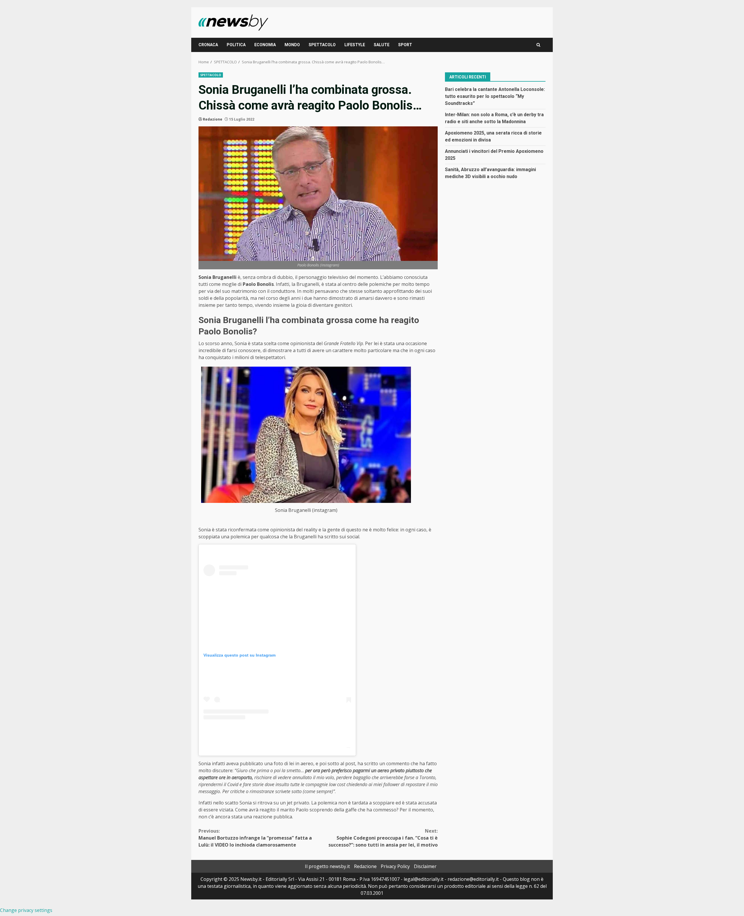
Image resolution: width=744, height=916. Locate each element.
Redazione (212, 119)
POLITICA (236, 44)
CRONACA (208, 44)
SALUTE (381, 44)
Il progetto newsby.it (327, 866)
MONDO (292, 44)
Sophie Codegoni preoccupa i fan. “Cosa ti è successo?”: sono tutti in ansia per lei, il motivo (383, 838)
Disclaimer (425, 866)
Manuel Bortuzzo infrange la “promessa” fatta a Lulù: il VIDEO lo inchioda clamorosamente (255, 838)
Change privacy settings (26, 910)
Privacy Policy (395, 866)
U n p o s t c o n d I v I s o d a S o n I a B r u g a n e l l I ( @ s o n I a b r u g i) (348, 746)
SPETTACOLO (322, 44)
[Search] (538, 45)
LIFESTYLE (354, 44)
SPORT (405, 44)
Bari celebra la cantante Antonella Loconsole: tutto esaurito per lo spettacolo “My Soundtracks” (495, 96)
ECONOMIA (265, 44)
